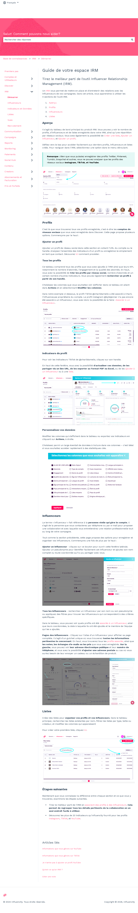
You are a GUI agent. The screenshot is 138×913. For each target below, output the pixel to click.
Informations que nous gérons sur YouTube (61, 849)
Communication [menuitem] (13, 131)
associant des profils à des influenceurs (105, 805)
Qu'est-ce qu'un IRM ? (52, 869)
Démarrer (46, 58)
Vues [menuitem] (10, 120)
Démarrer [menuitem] (13, 97)
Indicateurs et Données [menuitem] (20, 108)
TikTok (64, 818)
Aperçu (53, 102)
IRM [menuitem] (6, 91)
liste (71, 371)
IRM (34, 58)
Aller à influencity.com (120, 11)
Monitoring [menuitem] (10, 148)
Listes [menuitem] (11, 114)
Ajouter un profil (67, 138)
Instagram (54, 818)
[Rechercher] (132, 39)
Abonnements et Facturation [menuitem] (13, 178)
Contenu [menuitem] (9, 166)
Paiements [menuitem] (10, 154)
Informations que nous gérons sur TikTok (61, 856)
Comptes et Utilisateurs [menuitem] (11, 78)
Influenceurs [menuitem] (14, 103)
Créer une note (49, 876)
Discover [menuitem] (9, 85)
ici (77, 254)
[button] (32, 77)
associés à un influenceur (113, 623)
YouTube (75, 818)
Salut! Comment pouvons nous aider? (31, 34)
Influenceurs (55, 111)
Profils (52, 107)
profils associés (115, 641)
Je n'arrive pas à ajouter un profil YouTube (61, 862)
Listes (52, 116)
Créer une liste (112, 135)
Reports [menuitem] (9, 143)
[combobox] (66, 39)
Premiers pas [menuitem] (11, 71)
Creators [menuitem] (9, 171)
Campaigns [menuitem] (10, 137)
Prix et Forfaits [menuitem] (12, 186)
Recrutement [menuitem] (14, 126)
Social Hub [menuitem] (10, 160)
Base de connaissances (15, 58)
